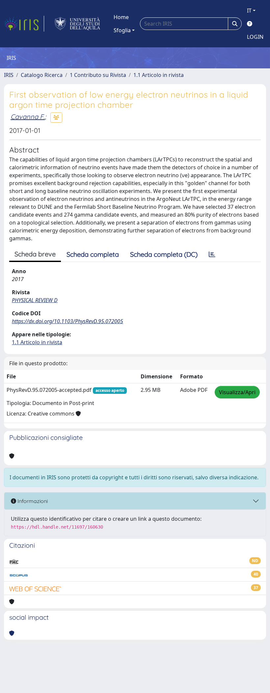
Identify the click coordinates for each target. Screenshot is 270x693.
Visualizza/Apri (237, 392)
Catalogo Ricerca (42, 75)
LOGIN (255, 36)
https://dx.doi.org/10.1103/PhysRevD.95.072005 (67, 321)
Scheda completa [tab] (93, 254)
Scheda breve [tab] (35, 254)
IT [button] (249, 10)
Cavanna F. (28, 116)
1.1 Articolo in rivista (158, 75)
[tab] (212, 254)
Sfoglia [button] (122, 30)
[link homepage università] (77, 24)
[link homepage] (24, 24)
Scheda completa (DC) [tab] (164, 254)
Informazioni (32, 501)
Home (121, 17)
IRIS (9, 75)
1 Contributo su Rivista (98, 75)
